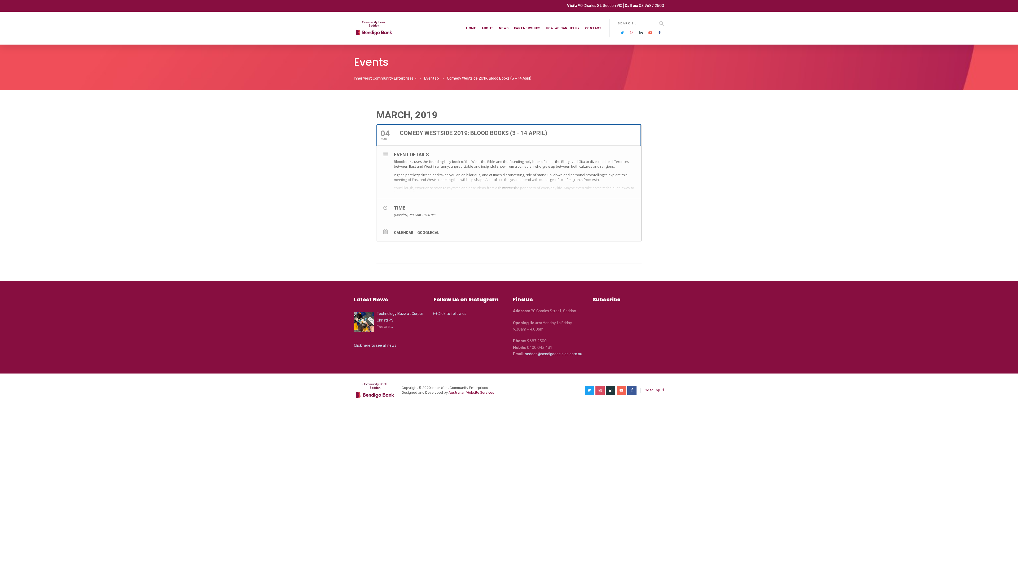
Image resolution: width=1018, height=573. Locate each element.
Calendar (403, 233)
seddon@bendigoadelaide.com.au (553, 354)
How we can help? (563, 28)
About (487, 28)
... (391, 326)
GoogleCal (428, 233)
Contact (593, 28)
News (504, 28)
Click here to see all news (375, 345)
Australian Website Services (471, 392)
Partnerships (527, 28)
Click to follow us (451, 313)
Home (471, 28)
